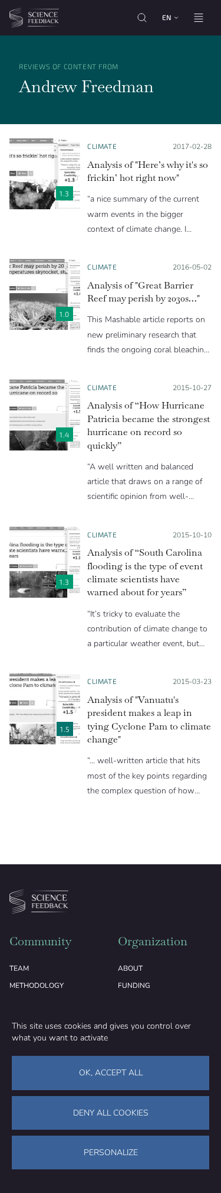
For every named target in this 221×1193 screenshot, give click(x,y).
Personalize (111, 1152)
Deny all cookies (111, 1113)
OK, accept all (111, 1072)
